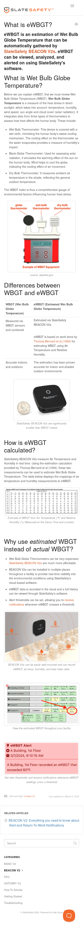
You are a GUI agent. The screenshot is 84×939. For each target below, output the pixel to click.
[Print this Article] (76, 24)
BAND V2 (10, 864)
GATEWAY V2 (12, 883)
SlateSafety (28, 912)
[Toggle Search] (75, 843)
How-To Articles (13, 890)
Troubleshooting (13, 903)
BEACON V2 (12, 870)
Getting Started (13, 896)
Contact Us (29, 796)
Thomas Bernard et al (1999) (52, 341)
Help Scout (57, 912)
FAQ (6, 877)
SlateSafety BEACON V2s (29, 51)
